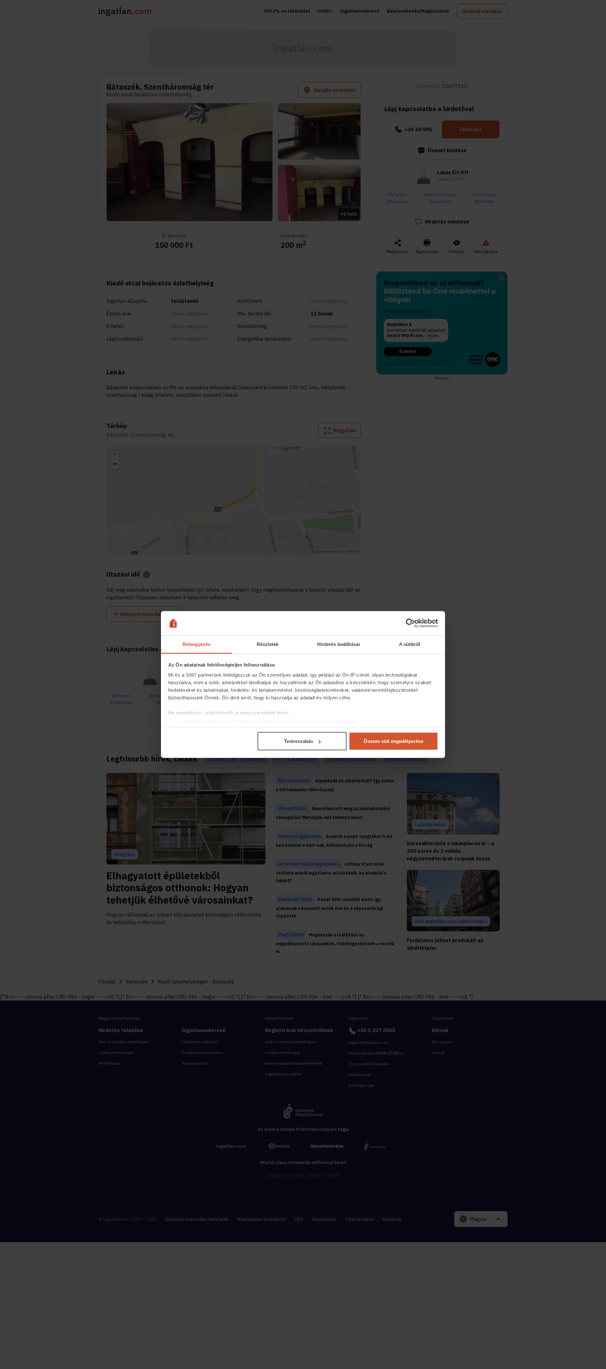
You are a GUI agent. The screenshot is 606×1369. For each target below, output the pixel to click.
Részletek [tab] (267, 644)
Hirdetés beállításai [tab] (338, 644)
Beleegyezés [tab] (196, 644)
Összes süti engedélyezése (393, 741)
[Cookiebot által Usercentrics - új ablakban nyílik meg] (410, 623)
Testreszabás (298, 741)
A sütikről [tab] (409, 644)
